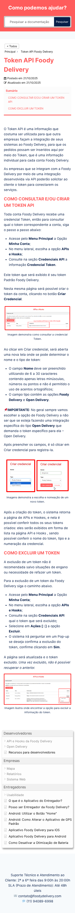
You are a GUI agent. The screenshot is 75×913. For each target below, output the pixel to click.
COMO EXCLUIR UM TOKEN (25, 108)
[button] (37, 733)
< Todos (12, 46)
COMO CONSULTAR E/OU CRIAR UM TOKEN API (36, 99)
